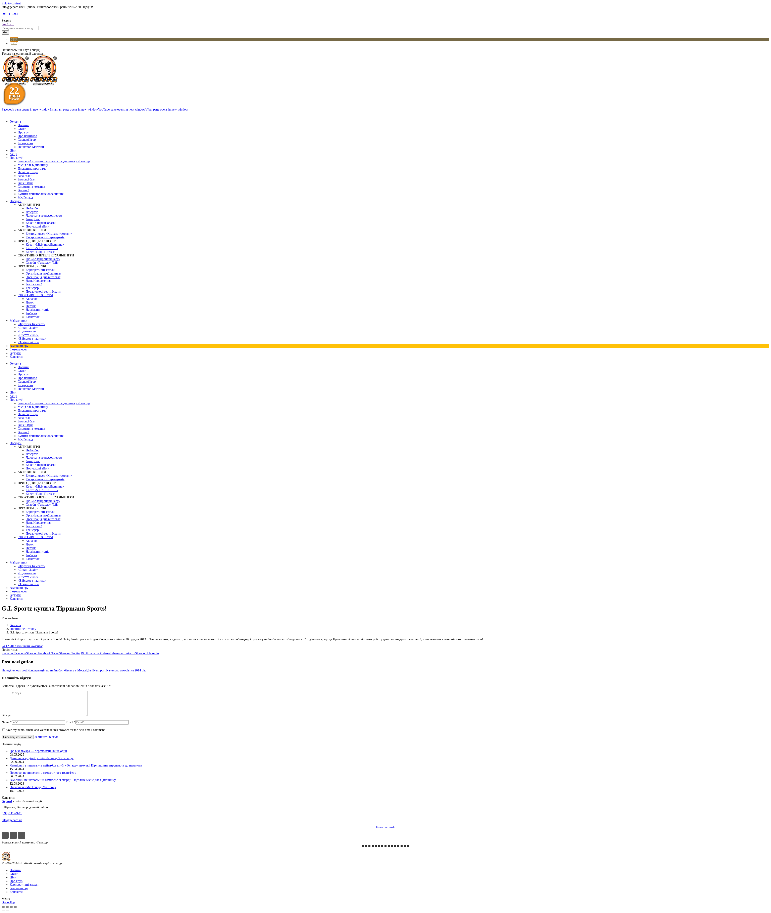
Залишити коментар (29, 646)
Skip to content (11, 3)
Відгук (6, 715)
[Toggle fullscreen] (11, 907)
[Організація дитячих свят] (379, 846)
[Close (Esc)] (3, 907)
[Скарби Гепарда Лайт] (366, 846)
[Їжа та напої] (405, 846)
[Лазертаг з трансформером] (363, 846)
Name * (7, 722)
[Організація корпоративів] (376, 846)
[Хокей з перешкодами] (402, 846)
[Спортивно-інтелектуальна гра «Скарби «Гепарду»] (398, 846)
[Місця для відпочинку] (395, 846)
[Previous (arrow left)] (3, 910)
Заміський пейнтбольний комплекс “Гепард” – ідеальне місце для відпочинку (63, 780)
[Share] (7, 907)
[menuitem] (15, 121)
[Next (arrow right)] (7, 910)
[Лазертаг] (382, 846)
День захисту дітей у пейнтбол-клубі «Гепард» (41, 758)
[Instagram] (13, 835)
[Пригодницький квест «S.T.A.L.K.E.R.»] (369, 846)
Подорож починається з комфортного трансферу (43, 772)
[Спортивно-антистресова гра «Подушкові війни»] (392, 846)
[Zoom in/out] (15, 907)
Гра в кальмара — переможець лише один (38, 751)
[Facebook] (5, 835)
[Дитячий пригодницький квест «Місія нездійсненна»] (373, 846)
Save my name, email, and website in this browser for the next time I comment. (55, 730)
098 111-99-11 (11, 13)
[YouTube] (21, 835)
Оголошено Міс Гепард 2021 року (33, 787)
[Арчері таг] (385, 846)
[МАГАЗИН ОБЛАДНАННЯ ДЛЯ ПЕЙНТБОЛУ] (408, 846)
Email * (70, 722)
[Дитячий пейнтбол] (389, 846)
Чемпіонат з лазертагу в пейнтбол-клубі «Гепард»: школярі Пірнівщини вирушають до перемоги (76, 765)
